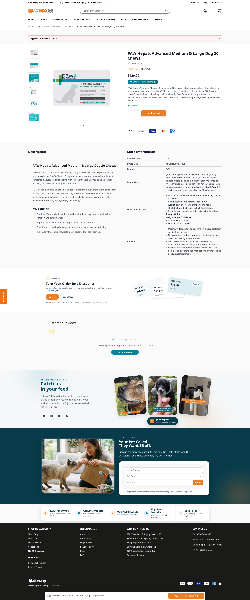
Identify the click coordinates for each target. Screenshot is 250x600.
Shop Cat (32, 538)
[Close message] (219, 38)
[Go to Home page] (40, 10)
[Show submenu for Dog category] (34, 19)
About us (195, 2)
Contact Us (85, 538)
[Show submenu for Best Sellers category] (147, 19)
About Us (84, 534)
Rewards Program (37, 562)
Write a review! (125, 352)
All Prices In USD (204, 549)
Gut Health (68, 26)
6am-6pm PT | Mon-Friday (209, 544)
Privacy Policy (86, 546)
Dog (38, 26)
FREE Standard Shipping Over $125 (144, 534)
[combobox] (163, 476)
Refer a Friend (35, 567)
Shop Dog (33, 534)
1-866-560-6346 (203, 534)
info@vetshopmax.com (207, 539)
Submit (198, 482)
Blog (206, 2)
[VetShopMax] (38, 581)
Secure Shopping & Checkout (141, 546)
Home (30, 26)
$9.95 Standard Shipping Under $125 (145, 538)
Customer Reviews (136, 555)
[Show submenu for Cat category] (46, 19)
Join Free (52, 297)
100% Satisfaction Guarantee (141, 551)
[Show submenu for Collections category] (89, 19)
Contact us (217, 2)
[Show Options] (200, 476)
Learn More (68, 297)
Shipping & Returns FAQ (139, 542)
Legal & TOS (86, 542)
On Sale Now (34, 542)
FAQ (82, 555)
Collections (33, 546)
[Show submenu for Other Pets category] (67, 19)
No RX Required (36, 551)
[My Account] (206, 11)
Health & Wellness (52, 26)
